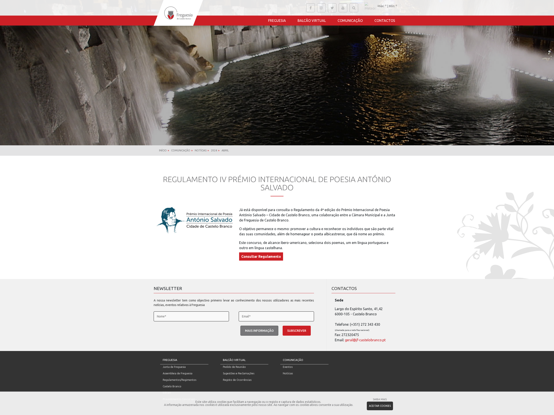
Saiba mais (380, 399)
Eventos (288, 366)
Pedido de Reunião (234, 366)
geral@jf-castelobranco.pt (365, 340)
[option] (277, 72)
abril (225, 150)
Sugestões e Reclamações (238, 373)
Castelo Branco (172, 386)
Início (163, 150)
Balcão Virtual (312, 20)
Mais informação (259, 330)
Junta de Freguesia (174, 366)
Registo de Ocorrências (237, 379)
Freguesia (277, 20)
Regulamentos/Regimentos (179, 379)
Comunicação (350, 20)
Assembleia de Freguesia (177, 373)
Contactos (384, 20)
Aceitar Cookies (380, 405)
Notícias (200, 150)
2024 (214, 150)
